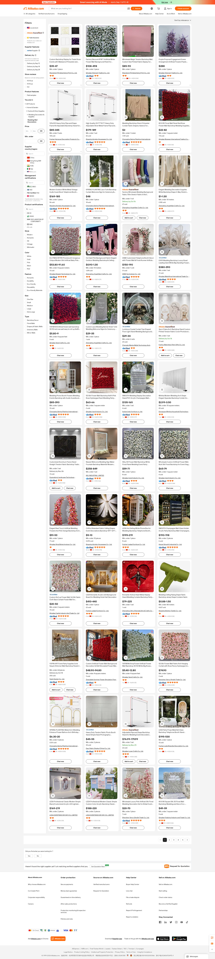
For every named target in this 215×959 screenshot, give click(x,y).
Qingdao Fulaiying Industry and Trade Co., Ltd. (174, 817)
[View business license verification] (128, 956)
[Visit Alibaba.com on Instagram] (176, 922)
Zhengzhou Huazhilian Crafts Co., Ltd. (135, 207)
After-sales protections (69, 904)
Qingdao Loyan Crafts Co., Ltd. (132, 751)
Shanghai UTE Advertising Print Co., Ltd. (63, 73)
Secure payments (67, 884)
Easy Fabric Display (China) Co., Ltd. (98, 748)
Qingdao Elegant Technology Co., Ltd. (62, 274)
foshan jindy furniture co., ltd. (132, 411)
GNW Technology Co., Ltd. (131, 274)
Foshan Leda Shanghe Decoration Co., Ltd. (173, 746)
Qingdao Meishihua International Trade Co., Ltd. (173, 276)
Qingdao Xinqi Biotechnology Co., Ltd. (62, 544)
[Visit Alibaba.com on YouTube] (181, 922)
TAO (125, 949)
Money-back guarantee (69, 891)
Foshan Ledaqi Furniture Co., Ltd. (133, 544)
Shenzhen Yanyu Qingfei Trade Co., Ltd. (172, 679)
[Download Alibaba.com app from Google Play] (179, 939)
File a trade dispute (132, 897)
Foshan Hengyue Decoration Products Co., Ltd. (64, 139)
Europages (140, 949)
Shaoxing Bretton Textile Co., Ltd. (170, 611)
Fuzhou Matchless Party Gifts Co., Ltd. (172, 345)
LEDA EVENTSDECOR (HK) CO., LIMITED (63, 815)
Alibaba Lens (36, 939)
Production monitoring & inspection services (73, 911)
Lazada (107, 949)
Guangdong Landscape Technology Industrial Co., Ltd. (61, 477)
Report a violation (132, 917)
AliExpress (75, 949)
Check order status (165, 897)
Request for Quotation (101, 891)
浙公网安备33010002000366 (144, 956)
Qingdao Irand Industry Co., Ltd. (97, 411)
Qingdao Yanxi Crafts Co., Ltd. (59, 343)
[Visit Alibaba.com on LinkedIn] (165, 922)
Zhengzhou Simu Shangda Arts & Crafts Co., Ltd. (137, 611)
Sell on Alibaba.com (165, 884)
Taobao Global (117, 949)
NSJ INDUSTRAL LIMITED (95, 475)
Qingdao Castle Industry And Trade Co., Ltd (64, 613)
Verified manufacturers (101, 884)
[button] (128, 8)
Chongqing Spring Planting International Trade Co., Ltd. (136, 139)
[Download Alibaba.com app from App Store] (163, 939)
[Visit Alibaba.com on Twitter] (171, 922)
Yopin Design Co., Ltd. (56, 679)
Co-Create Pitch (33, 891)
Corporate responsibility (36, 897)
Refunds (129, 904)
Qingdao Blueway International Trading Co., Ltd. (173, 139)
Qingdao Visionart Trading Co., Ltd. (98, 73)
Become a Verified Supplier (168, 904)
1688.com (84, 949)
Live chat (129, 891)
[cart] (159, 9)
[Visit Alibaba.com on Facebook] (160, 922)
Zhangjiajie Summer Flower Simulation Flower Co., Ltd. (101, 680)
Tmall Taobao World (96, 949)
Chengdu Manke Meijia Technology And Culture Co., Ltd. (136, 345)
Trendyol (131, 949)
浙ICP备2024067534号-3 (164, 956)
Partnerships (163, 910)
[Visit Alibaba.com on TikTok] (187, 922)
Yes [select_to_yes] (29, 856)
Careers (31, 904)
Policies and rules (67, 919)
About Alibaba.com (35, 877)
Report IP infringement (134, 910)
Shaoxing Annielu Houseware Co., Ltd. (99, 139)
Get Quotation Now (98, 866)
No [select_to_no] (38, 856)
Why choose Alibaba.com (37, 884)
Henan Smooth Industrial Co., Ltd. (170, 544)
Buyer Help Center (132, 884)
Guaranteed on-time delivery (71, 897)
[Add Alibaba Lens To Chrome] (58, 939)
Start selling (163, 891)
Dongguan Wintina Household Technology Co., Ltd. (173, 412)
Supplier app (117, 939)
